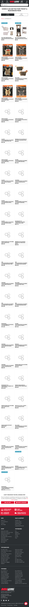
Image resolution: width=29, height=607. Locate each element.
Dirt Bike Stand (18, 553)
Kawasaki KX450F (5, 577)
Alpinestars (17, 533)
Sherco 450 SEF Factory (6, 580)
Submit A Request (22, 502)
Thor (16, 538)
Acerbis (16, 536)
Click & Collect (18, 521)
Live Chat (8, 502)
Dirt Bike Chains (4, 559)
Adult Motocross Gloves (6, 551)
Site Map (15, 605)
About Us (3, 520)
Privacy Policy (10, 605)
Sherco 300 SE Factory (20, 579)
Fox (16, 531)
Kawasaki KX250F (19, 576)
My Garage (3, 524)
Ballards (17, 532)
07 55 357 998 (4, 597)
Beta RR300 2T (4, 571)
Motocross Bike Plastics (6, 553)
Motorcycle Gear (4, 539)
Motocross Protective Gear (7, 532)
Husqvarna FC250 (19, 575)
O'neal (16, 535)
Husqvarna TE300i (5, 576)
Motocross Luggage (5, 562)
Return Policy (18, 524)
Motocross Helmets (5, 533)
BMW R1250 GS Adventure (21, 583)
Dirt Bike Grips (4, 549)
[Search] (2, 5)
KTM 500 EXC (4, 579)
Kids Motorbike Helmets (6, 536)
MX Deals (3, 542)
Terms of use (3, 605)
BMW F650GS (4, 572)
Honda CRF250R (18, 573)
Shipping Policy (18, 523)
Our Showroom (4, 521)
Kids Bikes (3, 538)
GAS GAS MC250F (5, 573)
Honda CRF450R (4, 575)
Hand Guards (18, 555)
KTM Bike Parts (18, 556)
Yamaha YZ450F (18, 582)
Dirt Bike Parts (4, 535)
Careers (3, 523)
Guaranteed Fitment (19, 526)
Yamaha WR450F (4, 583)
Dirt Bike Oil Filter (19, 560)
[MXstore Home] (7, 589)
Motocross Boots (19, 549)
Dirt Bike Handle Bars (19, 562)
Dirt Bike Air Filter (5, 556)
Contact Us (17, 520)
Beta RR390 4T (18, 571)
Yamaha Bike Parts (5, 555)
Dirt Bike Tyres (18, 559)
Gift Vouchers (4, 540)
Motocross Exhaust (19, 552)
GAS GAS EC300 (18, 572)
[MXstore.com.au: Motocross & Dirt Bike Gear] (14, 1)
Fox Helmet (3, 552)
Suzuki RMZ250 (18, 580)
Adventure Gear (18, 551)
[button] (26, 603)
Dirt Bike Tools (4, 560)
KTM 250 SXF (18, 577)
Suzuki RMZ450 (4, 582)
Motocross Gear (4, 531)
